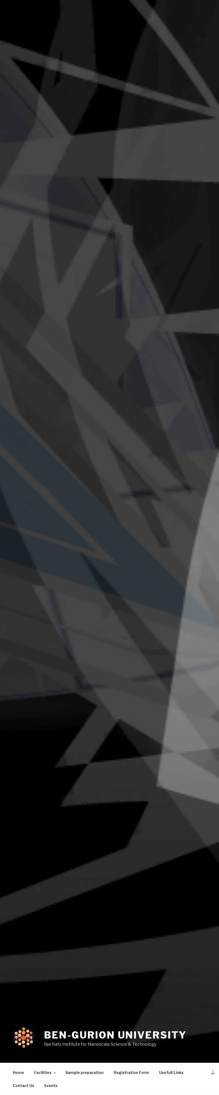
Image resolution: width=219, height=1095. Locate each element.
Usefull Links (171, 1072)
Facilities (43, 1072)
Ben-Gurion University (115, 1035)
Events (50, 1085)
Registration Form (131, 1072)
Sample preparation (84, 1072)
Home (18, 1072)
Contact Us (23, 1085)
